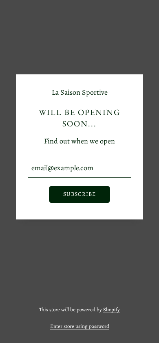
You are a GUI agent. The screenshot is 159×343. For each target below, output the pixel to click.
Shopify (111, 309)
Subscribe (79, 194)
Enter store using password (79, 326)
